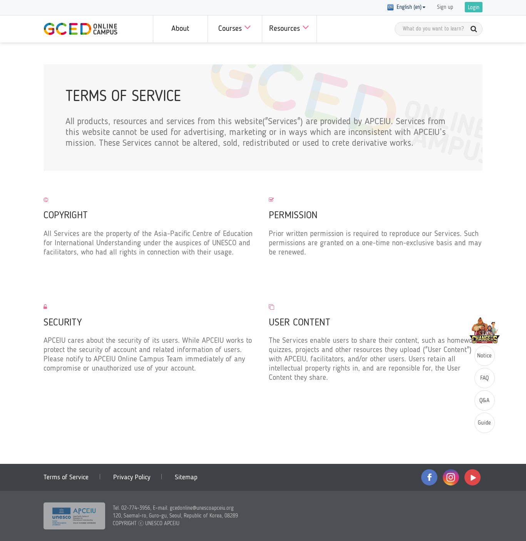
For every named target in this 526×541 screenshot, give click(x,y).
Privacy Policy (131, 477)
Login (473, 7)
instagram (451, 477)
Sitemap (186, 477)
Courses (231, 29)
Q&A (484, 401)
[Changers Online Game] (484, 330)
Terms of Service (66, 477)
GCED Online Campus (80, 28)
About (180, 29)
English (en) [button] (408, 7)
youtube (472, 477)
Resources (285, 29)
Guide (484, 423)
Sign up (445, 7)
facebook (429, 477)
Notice (484, 356)
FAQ (484, 378)
